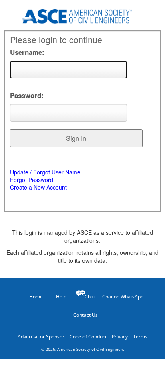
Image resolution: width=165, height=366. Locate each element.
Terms (140, 336)
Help (61, 296)
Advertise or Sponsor (41, 336)
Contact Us (85, 315)
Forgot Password (31, 180)
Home (36, 296)
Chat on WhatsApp (122, 296)
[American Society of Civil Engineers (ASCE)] (82, 15)
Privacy (120, 336)
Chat (90, 296)
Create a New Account (38, 187)
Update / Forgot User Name (45, 172)
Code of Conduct (88, 336)
